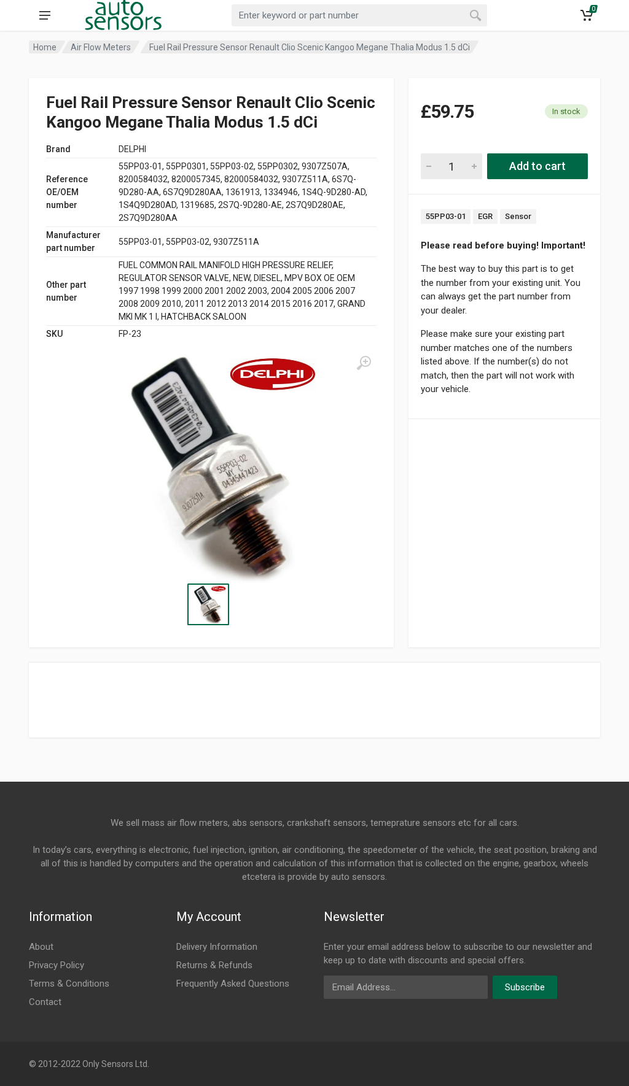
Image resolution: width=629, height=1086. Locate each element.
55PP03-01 (446, 216)
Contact (45, 1001)
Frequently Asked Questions (232, 983)
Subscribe (525, 987)
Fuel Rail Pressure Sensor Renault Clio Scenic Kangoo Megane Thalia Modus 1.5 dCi (309, 47)
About (41, 946)
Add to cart (537, 166)
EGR (485, 216)
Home (45, 47)
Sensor (518, 216)
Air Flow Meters (101, 47)
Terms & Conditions (69, 983)
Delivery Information (216, 946)
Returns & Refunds (214, 965)
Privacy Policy (56, 965)
